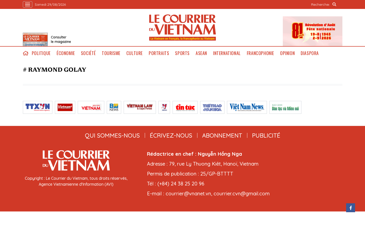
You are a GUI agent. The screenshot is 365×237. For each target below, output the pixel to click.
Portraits (159, 53)
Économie (66, 53)
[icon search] (334, 4)
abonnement (222, 135)
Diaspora (310, 53)
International (227, 53)
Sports (182, 53)
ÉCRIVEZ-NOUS (171, 135)
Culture (134, 53)
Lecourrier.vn (182, 27)
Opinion (287, 53)
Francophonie (260, 53)
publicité (266, 135)
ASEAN (201, 53)
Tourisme (111, 53)
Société (88, 53)
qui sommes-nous (112, 135)
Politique (41, 53)
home (26, 53)
